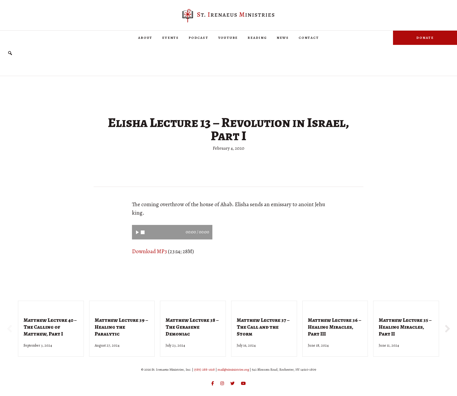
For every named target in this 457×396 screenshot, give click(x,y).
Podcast (198, 37)
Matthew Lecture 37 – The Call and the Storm (263, 327)
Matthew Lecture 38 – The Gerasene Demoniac (192, 327)
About (145, 37)
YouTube (228, 37)
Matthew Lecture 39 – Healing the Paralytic (121, 327)
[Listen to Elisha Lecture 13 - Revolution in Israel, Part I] (137, 232)
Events (170, 37)
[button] (10, 53)
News (283, 37)
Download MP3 (149, 251)
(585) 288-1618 (204, 369)
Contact (309, 37)
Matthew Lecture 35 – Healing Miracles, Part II (405, 327)
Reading (257, 37)
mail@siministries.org (233, 369)
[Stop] (143, 232)
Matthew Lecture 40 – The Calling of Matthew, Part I (50, 327)
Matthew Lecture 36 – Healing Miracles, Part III (334, 327)
